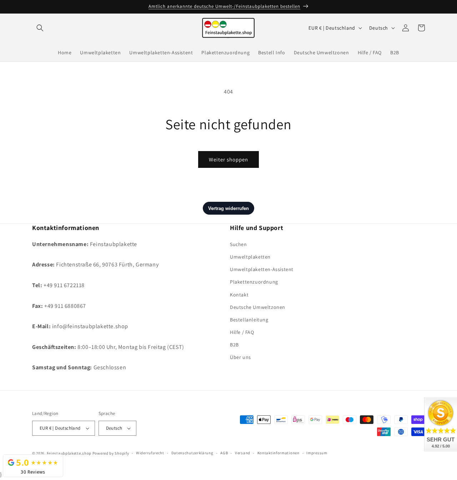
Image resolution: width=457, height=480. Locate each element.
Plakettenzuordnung (254, 282)
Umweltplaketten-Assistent (261, 269)
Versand (242, 453)
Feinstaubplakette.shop (69, 453)
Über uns (240, 357)
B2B (234, 344)
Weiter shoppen (228, 159)
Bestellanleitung (249, 319)
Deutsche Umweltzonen (257, 307)
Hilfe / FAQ (242, 332)
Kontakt (239, 294)
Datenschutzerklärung (192, 453)
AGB (224, 453)
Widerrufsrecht (150, 453)
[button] (40, 28)
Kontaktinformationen (278, 453)
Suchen (238, 244)
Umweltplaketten (250, 256)
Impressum (316, 453)
